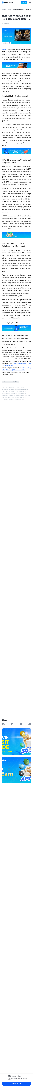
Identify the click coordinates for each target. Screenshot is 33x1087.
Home (4, 9)
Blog (9, 9)
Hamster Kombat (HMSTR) (10, 382)
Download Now (16, 1083)
